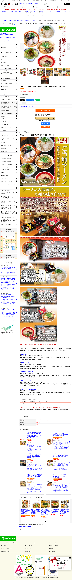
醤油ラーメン (14, 11)
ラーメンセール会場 (4, 41)
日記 (69, 11)
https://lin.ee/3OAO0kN (25, 526)
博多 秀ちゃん (26, 363)
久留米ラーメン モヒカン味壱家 (29, 389)
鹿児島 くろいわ (27, 371)
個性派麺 (42, 11)
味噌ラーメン (22, 11)
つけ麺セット (57, 11)
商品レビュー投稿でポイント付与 (7, 37)
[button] (22, 46)
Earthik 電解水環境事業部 (52, 577)
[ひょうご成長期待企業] (41, 570)
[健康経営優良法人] (39, 559)
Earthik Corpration (40, 577)
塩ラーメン (36, 11)
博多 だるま (26, 380)
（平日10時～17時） (37, 3)
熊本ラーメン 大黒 (25, 354)
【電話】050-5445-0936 (25, 3)
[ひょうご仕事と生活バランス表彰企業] (19, 570)
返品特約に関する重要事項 (27, 106)
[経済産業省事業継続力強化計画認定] (29, 570)
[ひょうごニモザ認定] (24, 559)
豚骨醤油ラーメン (6, 11)
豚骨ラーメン (29, 11)
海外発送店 (64, 11)
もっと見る (13, 320)
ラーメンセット (49, 11)
